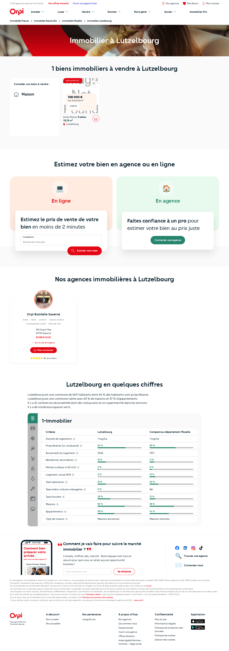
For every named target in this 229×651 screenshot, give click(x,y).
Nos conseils (52, 619)
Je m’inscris (124, 571)
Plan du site (160, 619)
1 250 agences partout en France (26, 3)
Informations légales (165, 623)
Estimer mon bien (87, 250)
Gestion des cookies (165, 639)
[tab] (33, 418)
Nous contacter (45, 350)
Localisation (28, 237)
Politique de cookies (165, 635)
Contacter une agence (168, 240)
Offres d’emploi (126, 636)
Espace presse (126, 627)
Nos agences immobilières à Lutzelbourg (114, 279)
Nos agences (125, 619)
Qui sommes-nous (128, 623)
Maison (27, 94)
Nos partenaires (91, 614)
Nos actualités (53, 623)
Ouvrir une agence (128, 632)
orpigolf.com (89, 619)
